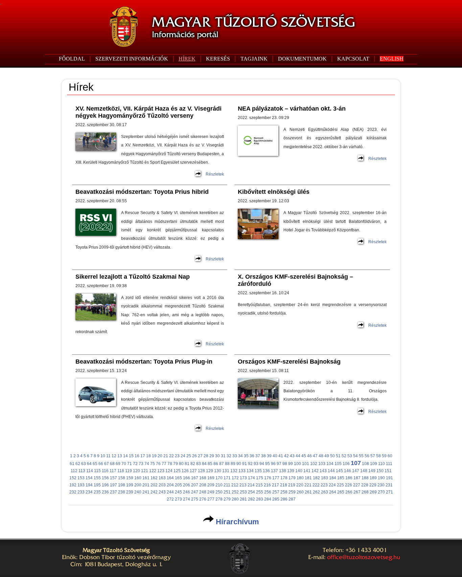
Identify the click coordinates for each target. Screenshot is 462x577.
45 (303, 456)
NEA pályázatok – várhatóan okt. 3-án (292, 108)
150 (380, 470)
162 (154, 478)
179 (292, 478)
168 (202, 478)
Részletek (215, 174)
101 (305, 463)
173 (243, 478)
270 (381, 492)
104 (329, 463)
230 (381, 485)
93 (256, 463)
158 (121, 478)
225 (340, 485)
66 (100, 463)
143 (323, 470)
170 (219, 478)
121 (144, 470)
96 (273, 463)
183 (324, 478)
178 (283, 478)
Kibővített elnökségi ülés (273, 191)
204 (170, 485)
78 (169, 463)
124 (168, 470)
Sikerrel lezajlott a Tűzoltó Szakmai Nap (132, 276)
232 (72, 492)
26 (194, 456)
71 (129, 463)
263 (324, 492)
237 (113, 492)
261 (308, 492)
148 (363, 470)
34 (240, 456)
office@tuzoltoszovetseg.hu (363, 557)
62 (77, 463)
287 (292, 499)
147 (355, 470)
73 (141, 463)
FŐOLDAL (72, 59)
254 (251, 492)
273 (178, 499)
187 (357, 478)
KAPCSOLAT (353, 59)
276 (202, 499)
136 (266, 470)
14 (125, 456)
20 (160, 456)
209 (210, 485)
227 (356, 485)
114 (89, 470)
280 (235, 499)
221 (307, 485)
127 (193, 470)
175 (259, 478)
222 (316, 485)
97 (279, 463)
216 (267, 485)
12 (114, 456)
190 (381, 478)
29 (211, 456)
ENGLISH (391, 59)
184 (332, 478)
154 (89, 478)
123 (160, 470)
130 (217, 470)
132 (233, 470)
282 (251, 499)
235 (97, 492)
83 (198, 463)
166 (186, 478)
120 (136, 470)
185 (340, 478)
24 (183, 456)
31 (223, 456)
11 (108, 456)
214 (251, 485)
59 (384, 456)
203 (162, 485)
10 (102, 456)
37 (257, 456)
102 (313, 463)
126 (185, 470)
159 (129, 478)
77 (164, 463)
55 (361, 456)
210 (219, 485)
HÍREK (187, 59)
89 (233, 463)
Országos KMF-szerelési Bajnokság (289, 361)
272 (170, 499)
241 (145, 492)
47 (315, 456)
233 (81, 492)
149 (371, 470)
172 (235, 478)
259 (292, 492)
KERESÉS (218, 59)
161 (145, 478)
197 (113, 485)
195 (97, 485)
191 (389, 478)
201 (145, 485)
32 (229, 456)
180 (300, 478)
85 (210, 463)
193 (81, 485)
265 (340, 492)
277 (210, 499)
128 (201, 470)
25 (188, 456)
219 (291, 485)
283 (259, 499)
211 (227, 485)
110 (381, 463)
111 (389, 463)
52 (344, 456)
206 (186, 485)
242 (154, 492)
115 (97, 470)
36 (252, 456)
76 (158, 463)
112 (74, 470)
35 (246, 456)
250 (219, 492)
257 (275, 492)
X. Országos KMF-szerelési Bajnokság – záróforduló (295, 280)
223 (324, 485)
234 (89, 492)
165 (178, 478)
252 (235, 492)
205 (178, 485)
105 (338, 463)
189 (373, 478)
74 (146, 463)
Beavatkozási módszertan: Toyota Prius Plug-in (143, 361)
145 (339, 470)
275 (194, 499)
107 (356, 463)
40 (275, 456)
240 (137, 492)
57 (372, 456)
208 (202, 485)
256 (267, 492)
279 (227, 499)
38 (263, 456)
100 (297, 463)
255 (259, 492)
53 (349, 456)
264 (332, 492)
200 (137, 485)
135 (258, 470)
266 (348, 492)
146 (347, 470)
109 (373, 463)
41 (280, 456)
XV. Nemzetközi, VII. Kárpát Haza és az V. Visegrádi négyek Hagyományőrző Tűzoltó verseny (148, 112)
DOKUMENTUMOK (302, 59)
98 (284, 463)
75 (152, 463)
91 (244, 463)
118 (120, 470)
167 (194, 478)
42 (286, 456)
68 (112, 463)
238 (121, 492)
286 (283, 499)
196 (105, 485)
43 (292, 456)
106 (346, 463)
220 (299, 485)
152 (72, 478)
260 (300, 492)
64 (89, 463)
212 (234, 485)
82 (192, 463)
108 (365, 463)
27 (200, 456)
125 (177, 470)
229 (372, 485)
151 (388, 470)
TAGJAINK (254, 59)
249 (210, 492)
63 (83, 463)
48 (321, 456)
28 (206, 456)
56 (367, 456)
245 (178, 492)
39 (269, 456)
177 (275, 478)
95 (267, 463)
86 (215, 463)
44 (298, 456)
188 (365, 478)
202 (154, 485)
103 (321, 463)
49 (326, 456)
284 (267, 499)
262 (316, 492)
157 (113, 478)
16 (137, 456)
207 (194, 485)
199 (129, 485)
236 (105, 492)
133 (242, 470)
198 (121, 485)
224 (332, 485)
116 (105, 470)
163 (162, 478)
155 (97, 478)
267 (357, 492)
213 (243, 485)
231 (389, 485)
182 (316, 478)
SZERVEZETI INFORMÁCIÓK (131, 59)
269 (373, 492)
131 (225, 470)
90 (238, 463)
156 (105, 478)
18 (148, 456)
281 (243, 499)
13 (119, 456)
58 (378, 456)
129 (209, 470)
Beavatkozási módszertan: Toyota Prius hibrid (142, 191)
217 (275, 485)
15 (131, 456)
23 (177, 456)
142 (315, 470)
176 (267, 478)
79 (175, 463)
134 (250, 470)
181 (308, 478)
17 (142, 456)
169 (210, 478)
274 (186, 499)
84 (204, 463)
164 (170, 478)
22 (171, 456)
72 (135, 463)
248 (202, 492)
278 (219, 499)
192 (72, 485)
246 (186, 492)
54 (355, 456)
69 (118, 463)
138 (282, 470)
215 (259, 485)
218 (283, 485)
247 (194, 492)
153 (81, 478)
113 (81, 470)
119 (128, 470)
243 (162, 492)
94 (261, 463)
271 (389, 492)
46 (309, 456)
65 (95, 463)
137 (274, 470)
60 (390, 456)
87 (221, 463)
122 (152, 470)
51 (338, 456)
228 (364, 485)
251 (227, 492)
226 (348, 485)
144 (331, 470)
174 (251, 478)
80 (181, 463)
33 (234, 456)
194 (89, 485)
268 (365, 492)
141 (306, 470)
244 (170, 492)
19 (154, 456)
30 (217, 456)
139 (290, 470)
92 (250, 463)
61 (72, 463)
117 (113, 470)
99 (290, 463)
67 (106, 463)
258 (283, 492)
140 (298, 470)
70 (123, 463)
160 (137, 478)
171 (227, 478)
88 (227, 463)
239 (129, 492)
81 (187, 463)
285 (275, 499)
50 (332, 456)
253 (243, 492)
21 (165, 456)
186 (348, 478)
